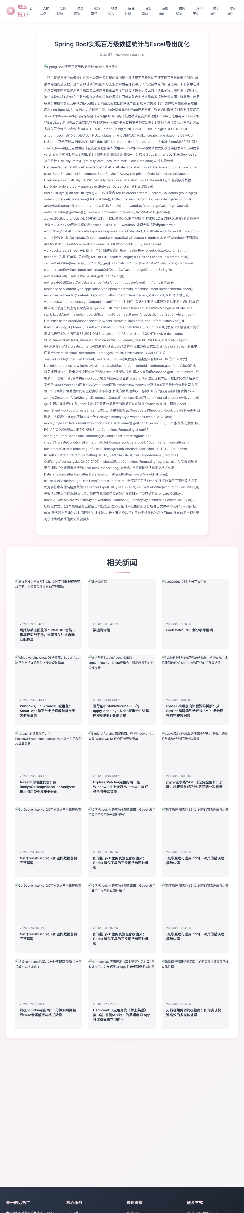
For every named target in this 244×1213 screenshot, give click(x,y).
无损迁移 (44, 10)
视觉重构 (95, 10)
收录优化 (112, 10)
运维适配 (163, 10)
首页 (30, 10)
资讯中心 (197, 10)
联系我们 (231, 10)
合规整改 (146, 10)
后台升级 (129, 10)
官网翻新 (61, 10)
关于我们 (214, 10)
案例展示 (180, 10)
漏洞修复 (78, 10)
